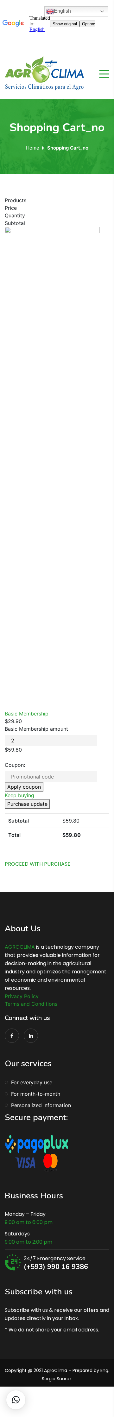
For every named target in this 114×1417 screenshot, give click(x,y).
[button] (15, 1399)
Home (32, 148)
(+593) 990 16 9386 (56, 1267)
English (62, 11)
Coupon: (15, 765)
